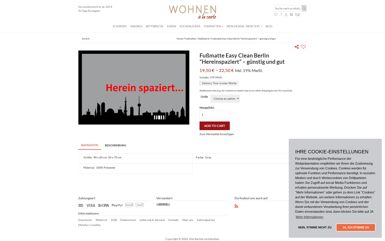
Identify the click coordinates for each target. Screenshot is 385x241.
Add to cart (214, 126)
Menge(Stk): (207, 107)
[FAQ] (281, 14)
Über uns (187, 220)
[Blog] (237, 206)
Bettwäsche (154, 26)
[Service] (298, 14)
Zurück (85, 38)
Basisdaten (89, 145)
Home (180, 38)
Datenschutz (128, 220)
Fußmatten (212, 26)
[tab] (90, 145)
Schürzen (120, 26)
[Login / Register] (286, 14)
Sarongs (136, 26)
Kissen (171, 26)
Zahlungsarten (206, 220)
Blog (269, 26)
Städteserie (204, 38)
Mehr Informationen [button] (309, 217)
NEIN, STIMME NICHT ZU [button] (314, 227)
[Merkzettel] (276, 14)
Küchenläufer (190, 26)
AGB (114, 220)
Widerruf (101, 220)
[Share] (297, 47)
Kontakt (173, 220)
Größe (204, 96)
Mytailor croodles (89, 225)
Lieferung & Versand (152, 220)
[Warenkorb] (291, 14)
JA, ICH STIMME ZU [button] (355, 227)
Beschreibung (115, 145)
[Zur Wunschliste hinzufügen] (304, 47)
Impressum (85, 220)
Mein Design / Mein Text (243, 26)
